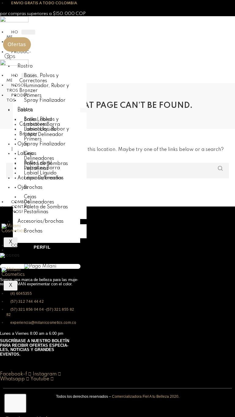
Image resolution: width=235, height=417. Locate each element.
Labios (25, 153)
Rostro (25, 109)
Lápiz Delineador (43, 178)
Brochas (33, 187)
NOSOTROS (16, 87)
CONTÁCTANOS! (19, 209)
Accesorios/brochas (40, 221)
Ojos (22, 187)
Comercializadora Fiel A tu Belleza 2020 (145, 396)
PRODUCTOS (18, 97)
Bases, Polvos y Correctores (39, 78)
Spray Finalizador (44, 100)
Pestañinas (36, 212)
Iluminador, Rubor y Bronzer (44, 88)
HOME (12, 34)
